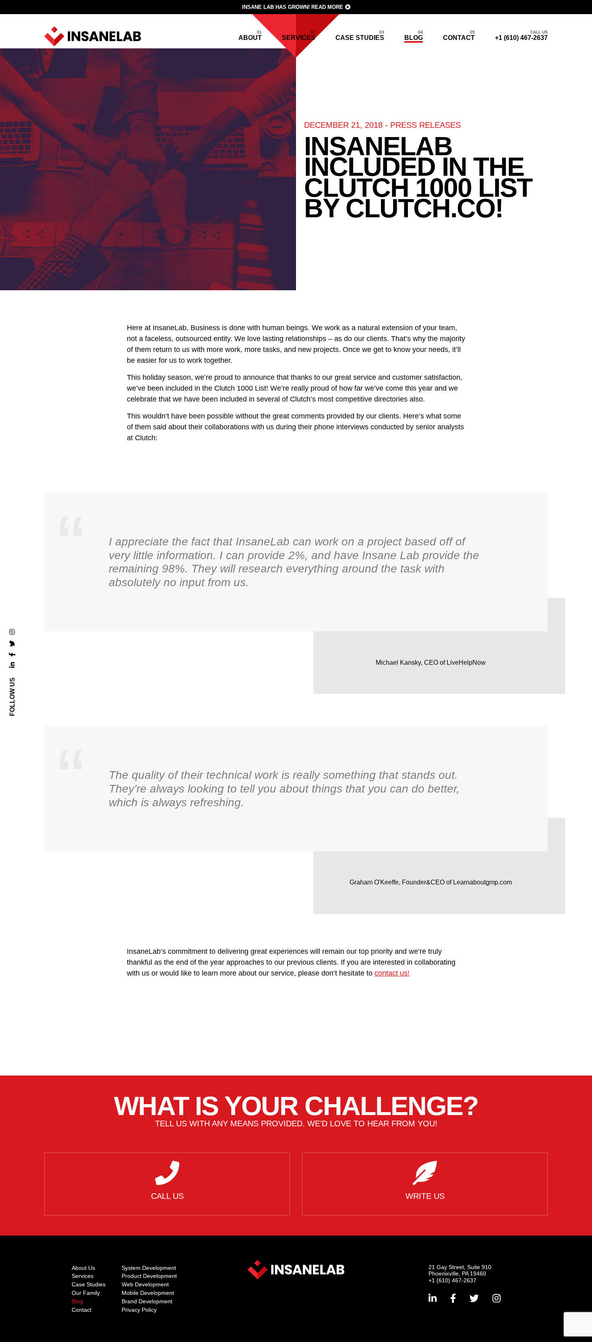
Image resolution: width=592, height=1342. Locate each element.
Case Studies (359, 37)
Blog (413, 37)
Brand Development (147, 1301)
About (250, 37)
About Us (83, 1268)
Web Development (145, 1284)
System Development (149, 1268)
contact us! (392, 973)
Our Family (86, 1293)
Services (298, 37)
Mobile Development (148, 1293)
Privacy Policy (139, 1310)
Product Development (149, 1276)
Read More (327, 7)
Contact (459, 37)
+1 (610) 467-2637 (521, 35)
